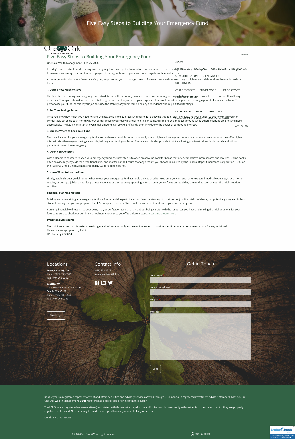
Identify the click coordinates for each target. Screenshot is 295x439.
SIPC (242, 397)
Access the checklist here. (162, 213)
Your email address (171, 287)
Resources (181, 104)
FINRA (232, 397)
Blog (199, 111)
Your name (167, 275)
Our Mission (182, 68)
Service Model (208, 90)
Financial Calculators (189, 118)
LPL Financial (239, 68)
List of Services (231, 90)
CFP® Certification (186, 75)
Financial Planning (187, 97)
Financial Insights (218, 118)
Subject (165, 299)
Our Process (218, 68)
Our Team (200, 68)
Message (166, 311)
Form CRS (65, 417)
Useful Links (214, 111)
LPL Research (183, 111)
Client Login (56, 315)
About (179, 61)
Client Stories (211, 75)
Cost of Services (185, 90)
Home (244, 54)
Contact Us (241, 125)
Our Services (183, 82)
